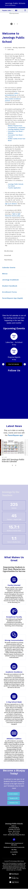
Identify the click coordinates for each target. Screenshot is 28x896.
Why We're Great (8, 251)
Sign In (14, 854)
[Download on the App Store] (14, 882)
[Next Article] (16, 465)
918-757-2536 (16, 831)
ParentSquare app (15, 435)
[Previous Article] (12, 465)
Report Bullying (8, 260)
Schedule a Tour (13, 802)
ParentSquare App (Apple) (12, 298)
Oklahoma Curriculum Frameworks (14, 847)
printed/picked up (10, 95)
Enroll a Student (13, 794)
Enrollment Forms (9, 292)
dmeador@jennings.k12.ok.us (16, 834)
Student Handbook (9, 286)
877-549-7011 (15, 833)
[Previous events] (3, 364)
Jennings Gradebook (10, 280)
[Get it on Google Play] (14, 877)
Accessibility (14, 852)
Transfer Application (14, 188)
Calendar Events (8, 267)
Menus (4, 274)
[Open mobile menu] (25, 10)
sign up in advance (11, 203)
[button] (7, 10)
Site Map (14, 849)
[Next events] (25, 364)
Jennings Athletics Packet (16, 129)
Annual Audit (7, 255)
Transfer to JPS (13, 798)
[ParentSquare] (14, 874)
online (16, 93)
